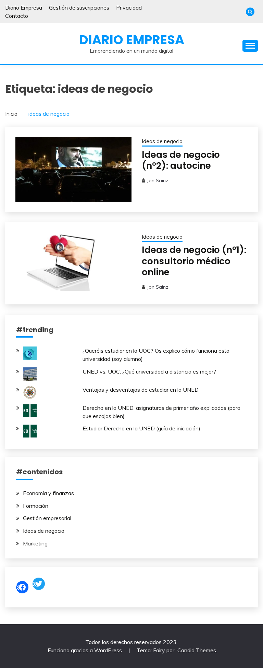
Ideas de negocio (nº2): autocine (181, 160)
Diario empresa (131, 40)
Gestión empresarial (47, 518)
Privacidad (129, 7)
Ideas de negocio (162, 141)
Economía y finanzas (48, 493)
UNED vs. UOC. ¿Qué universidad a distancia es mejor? (149, 371)
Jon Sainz (157, 180)
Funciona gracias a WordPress (85, 650)
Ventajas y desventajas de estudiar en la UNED (141, 389)
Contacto (16, 15)
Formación (35, 505)
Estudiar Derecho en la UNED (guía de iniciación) (141, 428)
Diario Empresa (23, 7)
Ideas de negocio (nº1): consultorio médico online (194, 261)
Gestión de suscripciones (79, 7)
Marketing (35, 543)
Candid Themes (196, 650)
